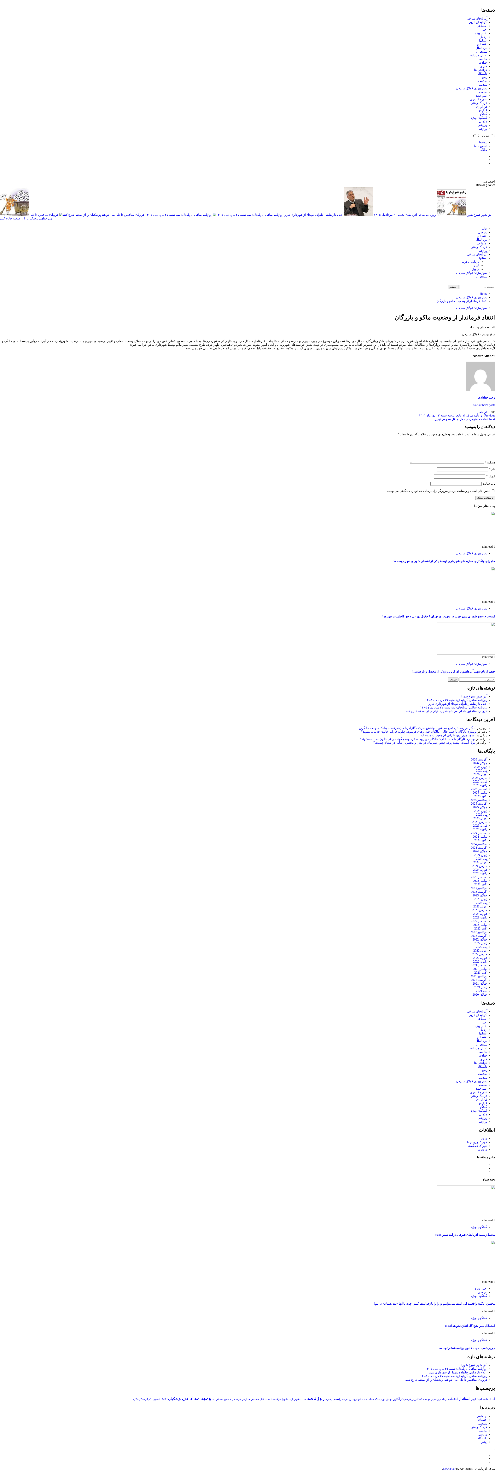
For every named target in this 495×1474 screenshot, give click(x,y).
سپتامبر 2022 (478, 932)
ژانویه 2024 (480, 873)
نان (213, 1399)
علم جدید (481, 95)
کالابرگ (164, 1399)
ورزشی (482, 125)
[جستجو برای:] (476, 286)
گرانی (145, 1399)
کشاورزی (156, 1399)
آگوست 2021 (479, 980)
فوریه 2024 (480, 869)
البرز (477, 265)
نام (492, 469)
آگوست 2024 (479, 847)
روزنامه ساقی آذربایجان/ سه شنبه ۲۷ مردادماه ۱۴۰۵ (178, 214)
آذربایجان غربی (478, 22)
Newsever (449, 1468)
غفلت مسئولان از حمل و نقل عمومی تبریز (465, 419)
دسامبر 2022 (479, 921)
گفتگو (483, 114)
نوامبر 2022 (480, 924)
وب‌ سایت (488, 483)
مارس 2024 (479, 866)
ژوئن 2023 (480, 899)
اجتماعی (481, 25)
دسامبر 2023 (479, 877)
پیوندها (483, 142)
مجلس (255, 1399)
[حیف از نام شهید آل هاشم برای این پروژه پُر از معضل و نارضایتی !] (466, 653)
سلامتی (482, 84)
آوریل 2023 (480, 906)
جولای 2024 (480, 851)
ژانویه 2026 (480, 785)
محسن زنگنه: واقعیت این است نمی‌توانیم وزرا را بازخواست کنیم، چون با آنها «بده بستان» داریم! (434, 1303)
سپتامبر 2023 (478, 888)
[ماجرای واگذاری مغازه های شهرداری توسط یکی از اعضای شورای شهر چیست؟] (466, 543)
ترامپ (407, 1399)
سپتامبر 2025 (478, 799)
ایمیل (490, 476)
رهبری (328, 1399)
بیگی (421, 1399)
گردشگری (137, 1399)
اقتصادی (481, 44)
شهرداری (294, 1399)
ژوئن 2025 (480, 811)
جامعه (483, 59)
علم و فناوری (478, 99)
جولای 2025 (480, 807)
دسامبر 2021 (479, 965)
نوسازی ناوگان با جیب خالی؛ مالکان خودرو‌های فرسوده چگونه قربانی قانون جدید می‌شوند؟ (419, 731)
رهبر (484, 77)
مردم (232, 1399)
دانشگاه (482, 73)
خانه (484, 228)
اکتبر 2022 (480, 928)
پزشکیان (174, 1399)
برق (438, 1399)
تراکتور (398, 1399)
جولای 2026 (480, 763)
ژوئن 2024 (480, 855)
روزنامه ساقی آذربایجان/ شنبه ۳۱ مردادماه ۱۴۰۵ (404, 214)
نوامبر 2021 (480, 968)
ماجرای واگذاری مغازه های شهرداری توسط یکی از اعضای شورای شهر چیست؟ (444, 561)
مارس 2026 (479, 777)
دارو (351, 1399)
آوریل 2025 (480, 818)
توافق (389, 1399)
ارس (473, 1399)
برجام (444, 1399)
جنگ (377, 1399)
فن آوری (481, 106)
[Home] (494, 222)
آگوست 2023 (479, 891)
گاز (150, 1399)
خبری (483, 66)
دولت (345, 1399)
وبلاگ (483, 149)
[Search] (494, 283)
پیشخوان (481, 51)
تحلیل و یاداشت (477, 55)
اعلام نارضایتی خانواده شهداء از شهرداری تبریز (313, 214)
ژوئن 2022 (480, 943)
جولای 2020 (480, 994)
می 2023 (481, 902)
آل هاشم (487, 1399)
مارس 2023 (479, 910)
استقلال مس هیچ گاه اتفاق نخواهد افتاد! (470, 1325)
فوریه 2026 (480, 781)
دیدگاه (490, 462)
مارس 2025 (479, 822)
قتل (262, 1399)
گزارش (482, 110)
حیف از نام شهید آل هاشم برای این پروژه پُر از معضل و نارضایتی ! (453, 671)
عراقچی (277, 1399)
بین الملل (481, 48)
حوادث (483, 62)
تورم (383, 1399)
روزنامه (316, 1398)
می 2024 (481, 858)
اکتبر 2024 (480, 840)
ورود (484, 1138)
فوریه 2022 (480, 957)
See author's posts (484, 405)
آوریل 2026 (480, 774)
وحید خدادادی (486, 397)
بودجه (427, 1399)
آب (493, 1399)
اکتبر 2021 (480, 972)
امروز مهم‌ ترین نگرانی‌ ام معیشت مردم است (446, 735)
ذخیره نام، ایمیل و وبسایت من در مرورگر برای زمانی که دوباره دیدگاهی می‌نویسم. (438, 490)
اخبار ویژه (481, 33)
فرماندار (482, 411)
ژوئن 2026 (480, 766)
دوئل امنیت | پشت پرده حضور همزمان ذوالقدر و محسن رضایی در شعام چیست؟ (424, 742)
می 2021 (481, 991)
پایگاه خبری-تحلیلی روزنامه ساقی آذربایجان (453, 172)
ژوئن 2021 (480, 987)
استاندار (464, 1399)
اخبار (484, 29)
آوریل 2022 (480, 950)
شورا (285, 1399)
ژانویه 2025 (480, 829)
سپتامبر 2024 (478, 844)
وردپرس (481, 1149)
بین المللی (481, 239)
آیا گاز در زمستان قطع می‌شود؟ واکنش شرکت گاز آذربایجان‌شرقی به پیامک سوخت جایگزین (417, 728)
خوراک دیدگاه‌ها (477, 1145)
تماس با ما (480, 146)
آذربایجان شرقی (477, 18)
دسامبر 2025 (479, 788)
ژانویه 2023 (480, 917)
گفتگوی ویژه (479, 117)
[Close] (494, 1)
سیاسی (482, 92)
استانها (483, 40)
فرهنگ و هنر (479, 103)
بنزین (433, 1399)
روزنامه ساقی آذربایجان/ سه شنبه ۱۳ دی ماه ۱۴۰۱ (457, 415)
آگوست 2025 (479, 803)
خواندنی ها (480, 70)
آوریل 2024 (480, 862)
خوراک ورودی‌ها (477, 1142)
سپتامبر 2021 (478, 976)
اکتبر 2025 (480, 796)
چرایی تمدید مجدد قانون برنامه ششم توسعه (467, 1348)
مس (226, 1399)
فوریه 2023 (480, 913)
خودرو (358, 1399)
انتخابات (453, 1399)
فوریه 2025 (480, 825)
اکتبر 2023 (480, 884)
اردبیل (483, 36)
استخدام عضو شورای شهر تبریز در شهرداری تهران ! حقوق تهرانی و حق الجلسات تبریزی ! (438, 616)
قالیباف (268, 1399)
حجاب (371, 1399)
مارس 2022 (479, 954)
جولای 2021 (480, 983)
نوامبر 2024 (480, 836)
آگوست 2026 (479, 759)
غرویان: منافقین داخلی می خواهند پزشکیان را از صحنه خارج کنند (446, 711)
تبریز (415, 1399)
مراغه (238, 1399)
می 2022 (481, 946)
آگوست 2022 (479, 935)
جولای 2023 (480, 895)
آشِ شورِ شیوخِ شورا (474, 696)
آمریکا (479, 1399)
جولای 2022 (480, 939)
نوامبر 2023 (480, 880)
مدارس (246, 1399)
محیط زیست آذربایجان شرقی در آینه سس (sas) (465, 1234)
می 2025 (481, 814)
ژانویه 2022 (480, 961)
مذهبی (483, 121)
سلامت (482, 81)
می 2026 (481, 770)
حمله (364, 1399)
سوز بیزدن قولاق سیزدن (471, 88)
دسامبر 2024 (479, 833)
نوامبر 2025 (480, 792)
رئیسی (337, 1399)
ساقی (303, 1399)
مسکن (219, 1399)
